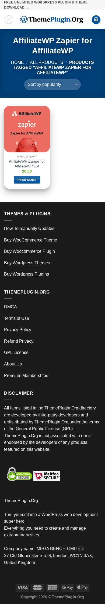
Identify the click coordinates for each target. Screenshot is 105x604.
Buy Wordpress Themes (27, 263)
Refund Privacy (18, 341)
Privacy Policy (17, 329)
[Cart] (96, 19)
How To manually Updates (29, 228)
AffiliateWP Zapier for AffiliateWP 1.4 (27, 163)
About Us (13, 364)
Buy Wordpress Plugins (26, 274)
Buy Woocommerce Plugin (29, 251)
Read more (27, 179)
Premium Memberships (26, 375)
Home (17, 62)
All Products (46, 62)
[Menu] (9, 19)
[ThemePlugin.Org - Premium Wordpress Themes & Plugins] (53, 20)
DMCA (10, 307)
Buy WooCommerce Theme (30, 240)
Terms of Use (16, 318)
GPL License (16, 352)
